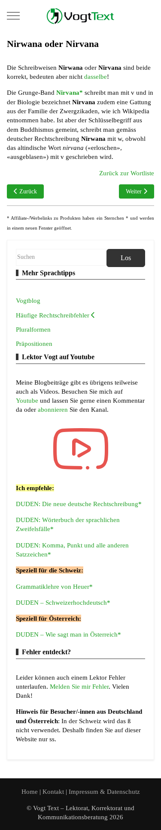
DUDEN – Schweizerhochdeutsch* (63, 602)
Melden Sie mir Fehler (79, 686)
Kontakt (54, 791)
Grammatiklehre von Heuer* (54, 586)
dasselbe (95, 76)
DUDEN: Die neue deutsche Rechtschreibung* (79, 503)
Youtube (28, 400)
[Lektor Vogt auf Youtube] (81, 448)
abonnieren (54, 409)
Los (126, 257)
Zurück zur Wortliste (126, 173)
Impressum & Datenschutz (104, 791)
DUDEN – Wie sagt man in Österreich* (68, 634)
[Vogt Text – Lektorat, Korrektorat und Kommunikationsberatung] (80, 15)
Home (29, 791)
